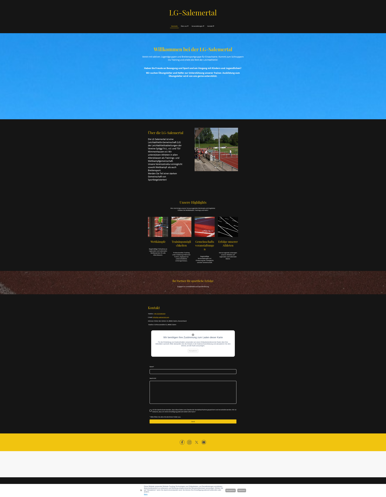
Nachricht (153, 378)
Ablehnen (241, 490)
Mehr (146, 494)
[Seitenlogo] (193, 19)
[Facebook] (182, 442)
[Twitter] (196, 442)
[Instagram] (189, 442)
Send (193, 421)
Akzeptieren (193, 351)
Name (152, 367)
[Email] (203, 442)
